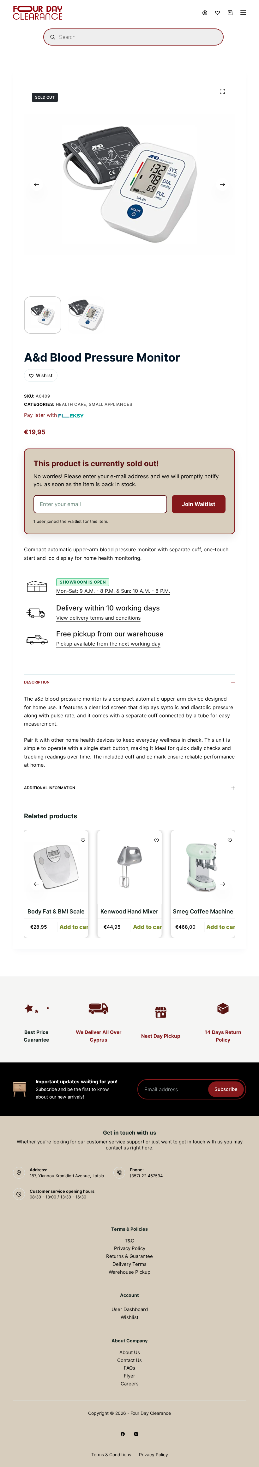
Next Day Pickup (160, 1036)
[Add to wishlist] (83, 840)
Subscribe (226, 1089)
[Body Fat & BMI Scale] (56, 867)
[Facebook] (123, 1434)
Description (37, 682)
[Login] (204, 12)
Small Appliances (110, 404)
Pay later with (40, 415)
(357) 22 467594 (146, 1175)
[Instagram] (136, 1434)
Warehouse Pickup (129, 1272)
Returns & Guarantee (129, 1256)
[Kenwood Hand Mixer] (129, 867)
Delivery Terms (129, 1264)
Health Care (71, 404)
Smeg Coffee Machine (203, 911)
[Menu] (243, 12)
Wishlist (129, 1317)
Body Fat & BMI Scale (56, 911)
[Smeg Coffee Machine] (203, 867)
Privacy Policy (129, 1248)
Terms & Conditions (111, 1454)
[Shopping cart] (230, 12)
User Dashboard (129, 1309)
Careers (130, 1384)
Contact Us (129, 1360)
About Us (129, 1352)
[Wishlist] (217, 12)
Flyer (129, 1376)
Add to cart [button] (75, 927)
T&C (129, 1241)
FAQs (129, 1368)
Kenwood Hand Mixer (129, 911)
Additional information (49, 787)
